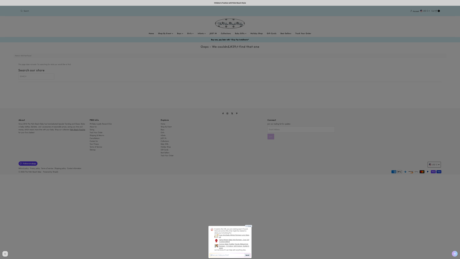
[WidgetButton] (455, 254)
